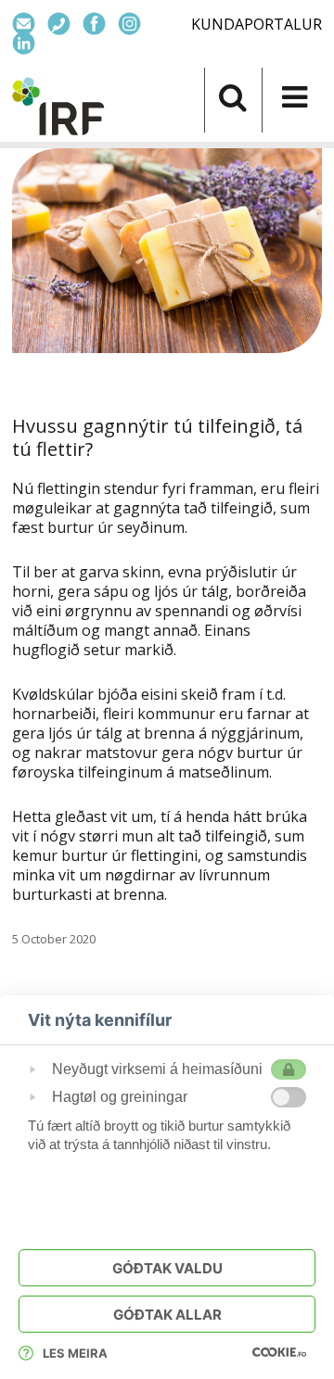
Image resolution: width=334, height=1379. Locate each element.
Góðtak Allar (167, 1314)
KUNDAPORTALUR (256, 24)
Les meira (75, 1353)
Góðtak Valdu (167, 1268)
